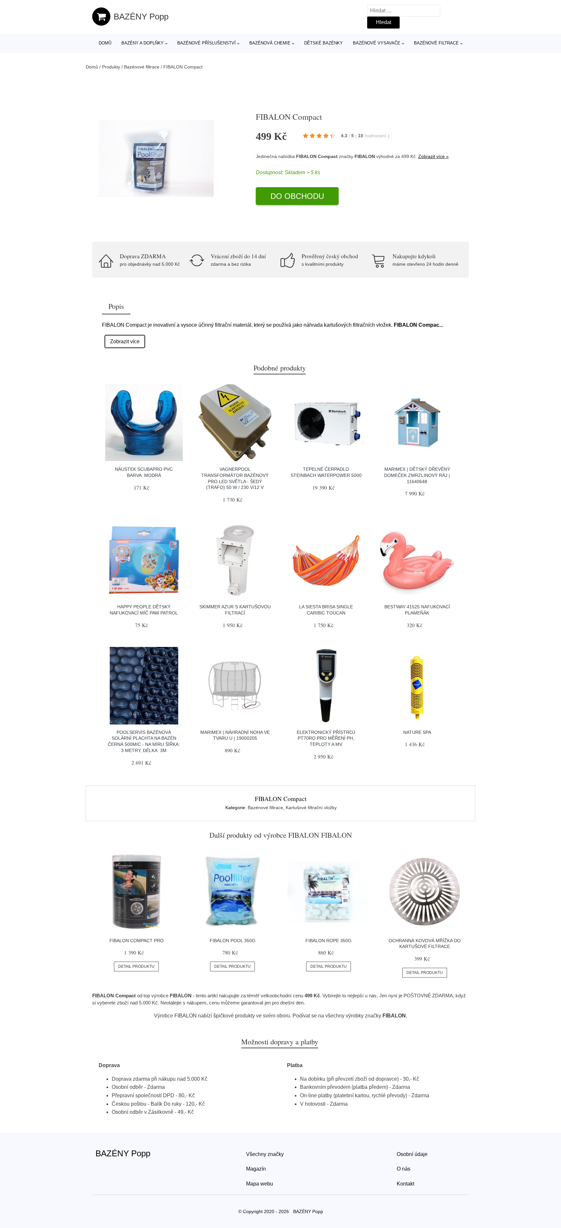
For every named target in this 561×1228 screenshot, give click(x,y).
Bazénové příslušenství (206, 43)
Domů (105, 43)
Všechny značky (265, 1154)
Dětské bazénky (323, 43)
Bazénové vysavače (376, 43)
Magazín (256, 1169)
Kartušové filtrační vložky (311, 807)
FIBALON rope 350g (328, 940)
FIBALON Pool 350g (233, 940)
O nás (403, 1169)
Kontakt (405, 1183)
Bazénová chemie (270, 43)
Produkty (111, 66)
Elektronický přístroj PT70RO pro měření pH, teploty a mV (326, 738)
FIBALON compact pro (136, 940)
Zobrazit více (125, 341)
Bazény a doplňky (142, 43)
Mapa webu (259, 1183)
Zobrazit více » (433, 156)
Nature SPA (417, 732)
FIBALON (365, 156)
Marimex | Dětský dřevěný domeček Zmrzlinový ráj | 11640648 (417, 475)
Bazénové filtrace (436, 43)
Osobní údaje (412, 1154)
